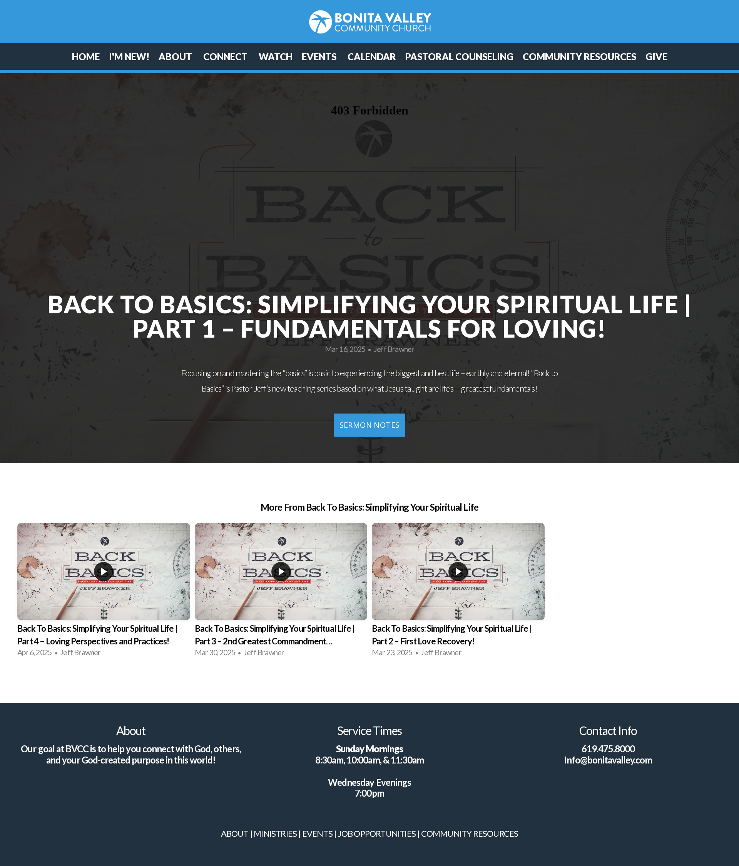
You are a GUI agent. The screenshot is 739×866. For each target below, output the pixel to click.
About (176, 56)
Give (656, 56)
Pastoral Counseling (459, 56)
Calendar (372, 56)
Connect (226, 56)
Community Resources (579, 56)
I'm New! (129, 56)
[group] (103, 593)
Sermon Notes (369, 425)
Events (320, 56)
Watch (276, 56)
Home (86, 56)
